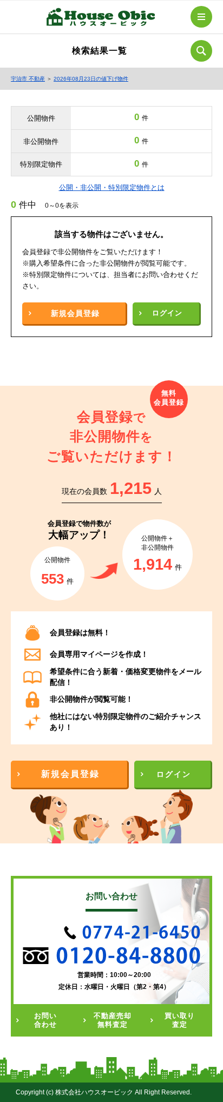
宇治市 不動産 (28, 79)
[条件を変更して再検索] (201, 51)
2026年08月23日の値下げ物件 (91, 79)
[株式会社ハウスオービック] (101, 19)
